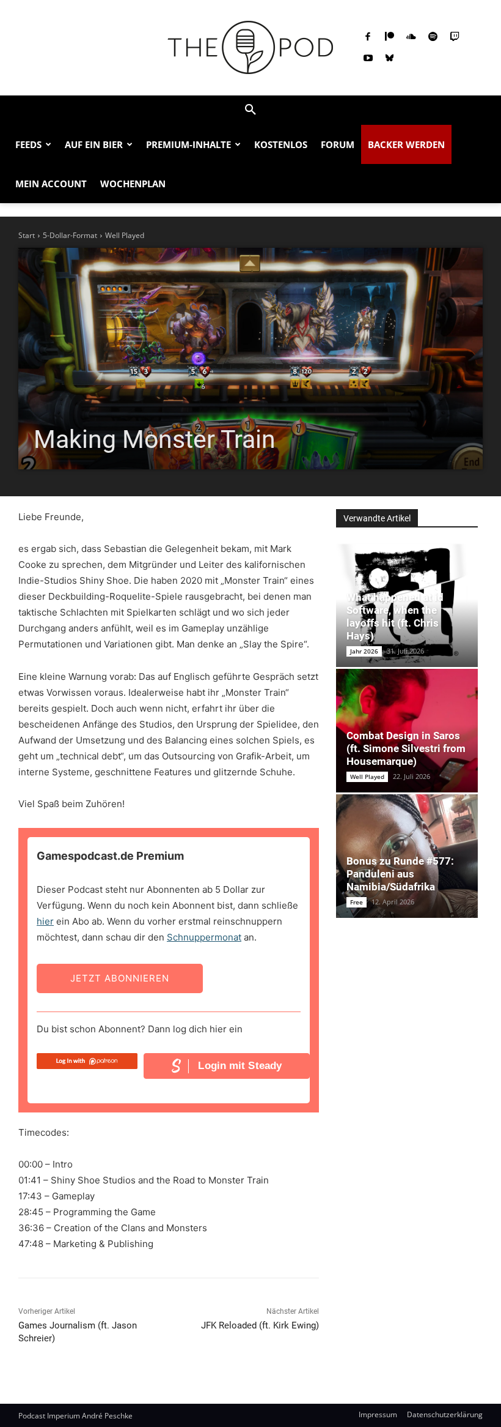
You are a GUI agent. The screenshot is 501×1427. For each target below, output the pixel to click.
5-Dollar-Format (70, 235)
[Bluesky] (390, 59)
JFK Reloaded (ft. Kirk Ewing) (260, 1325)
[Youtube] (368, 59)
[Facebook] (368, 37)
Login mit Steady (240, 1065)
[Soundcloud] (411, 37)
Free (356, 902)
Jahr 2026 (364, 651)
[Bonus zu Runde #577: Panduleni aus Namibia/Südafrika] (407, 856)
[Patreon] (390, 37)
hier (45, 921)
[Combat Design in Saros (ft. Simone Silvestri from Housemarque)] (407, 730)
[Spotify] (433, 37)
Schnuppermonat (204, 937)
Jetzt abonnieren (119, 978)
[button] (250, 110)
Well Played (124, 235)
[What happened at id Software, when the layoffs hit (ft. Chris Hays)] (407, 605)
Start (26, 235)
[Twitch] (455, 37)
